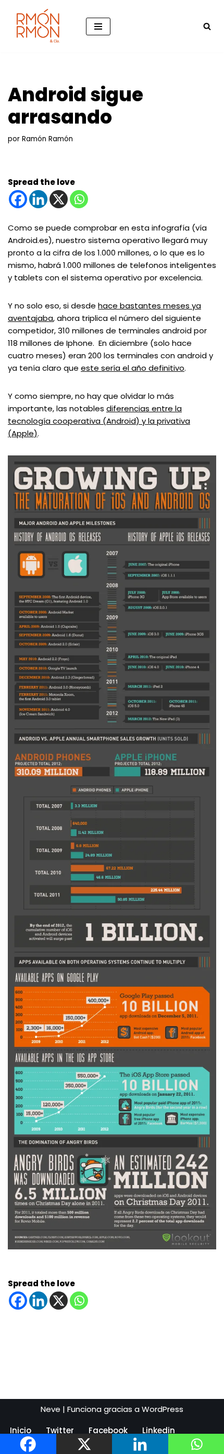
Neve (50, 1409)
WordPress (162, 1409)
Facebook (108, 1430)
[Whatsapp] (79, 199)
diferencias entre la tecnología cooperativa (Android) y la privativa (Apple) (99, 421)
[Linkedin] (38, 199)
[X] (58, 199)
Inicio (20, 1430)
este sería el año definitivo (132, 367)
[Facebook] (18, 199)
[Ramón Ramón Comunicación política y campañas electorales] (39, 26)
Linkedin (158, 1430)
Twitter (60, 1430)
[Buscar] (207, 26)
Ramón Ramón (47, 139)
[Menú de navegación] (98, 26)
